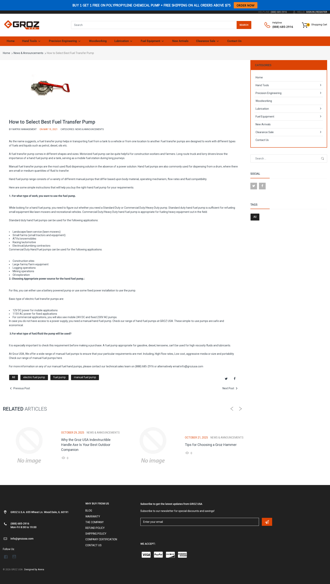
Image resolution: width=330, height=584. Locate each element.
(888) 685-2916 (144, 366)
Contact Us (262, 140)
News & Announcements (28, 53)
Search (243, 25)
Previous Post (21, 388)
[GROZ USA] (21, 24)
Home (6, 53)
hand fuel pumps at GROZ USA (154, 321)
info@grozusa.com (191, 366)
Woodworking (264, 100)
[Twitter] (226, 379)
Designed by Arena (34, 569)
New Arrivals (263, 124)
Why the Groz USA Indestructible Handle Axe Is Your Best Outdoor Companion (86, 445)
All (13, 377)
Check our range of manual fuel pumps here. (36, 358)
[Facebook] (234, 379)
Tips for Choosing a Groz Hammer (211, 445)
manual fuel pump (85, 377)
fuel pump (59, 377)
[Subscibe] (267, 522)
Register (321, 11)
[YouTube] (14, 557)
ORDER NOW (246, 5)
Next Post (228, 388)
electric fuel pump (34, 377)
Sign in (310, 11)
